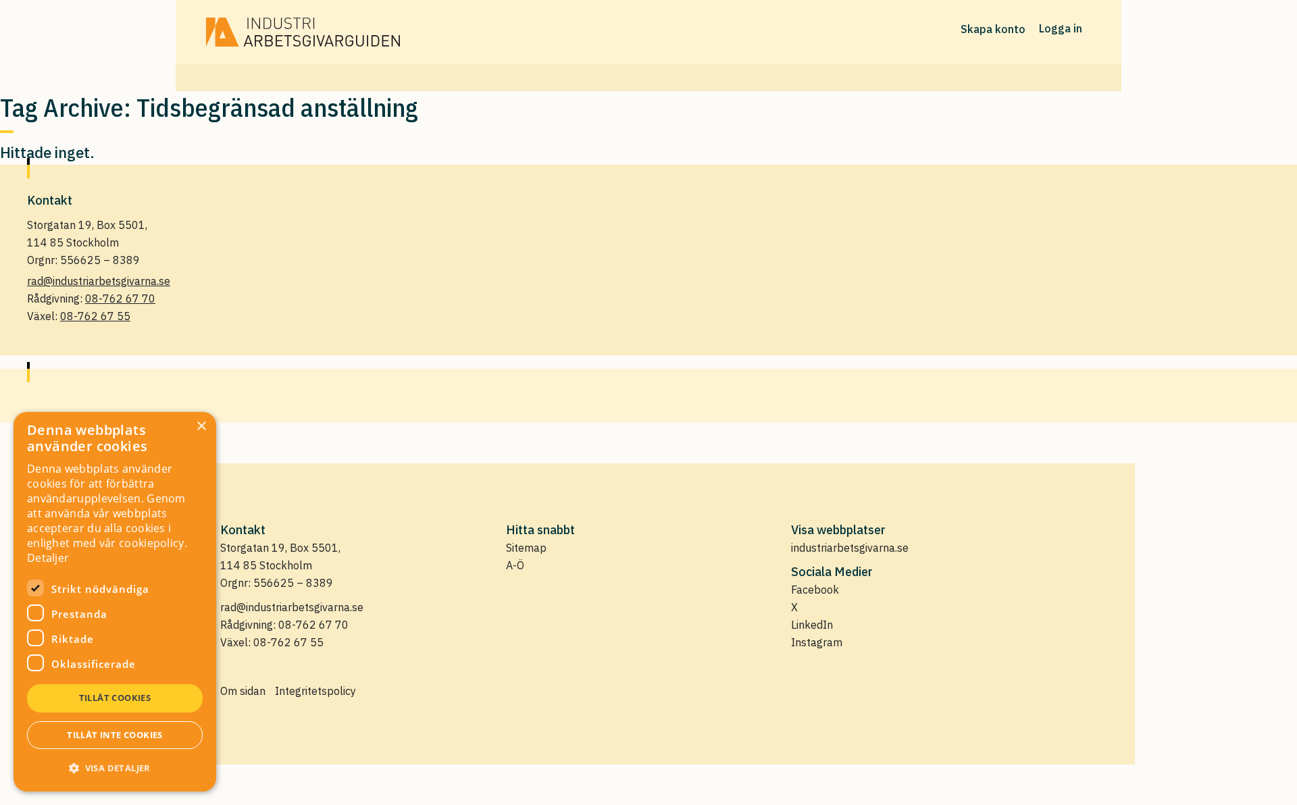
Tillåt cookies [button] (115, 698)
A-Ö (515, 565)
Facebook (815, 589)
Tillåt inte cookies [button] (115, 735)
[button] (115, 768)
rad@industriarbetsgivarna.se (98, 281)
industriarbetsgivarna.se (850, 547)
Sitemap (526, 547)
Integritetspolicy (315, 691)
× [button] (201, 426)
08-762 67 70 (120, 298)
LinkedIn (812, 624)
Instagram (816, 642)
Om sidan (242, 691)
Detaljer (48, 557)
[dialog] (115, 601)
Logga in (1060, 28)
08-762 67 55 (95, 316)
